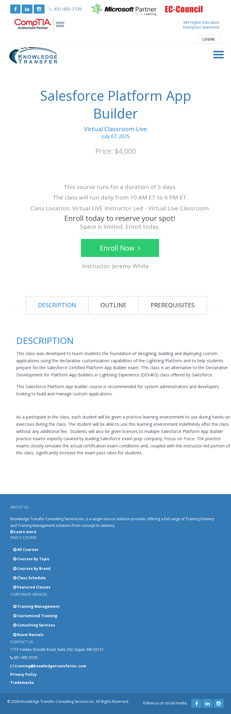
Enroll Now (118, 248)
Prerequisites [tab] (173, 305)
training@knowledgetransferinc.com (50, 666)
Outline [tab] (113, 305)
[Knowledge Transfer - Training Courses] (33, 55)
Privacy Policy (23, 674)
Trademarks (22, 682)
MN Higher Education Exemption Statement (201, 25)
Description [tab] (57, 305)
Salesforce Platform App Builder (115, 104)
